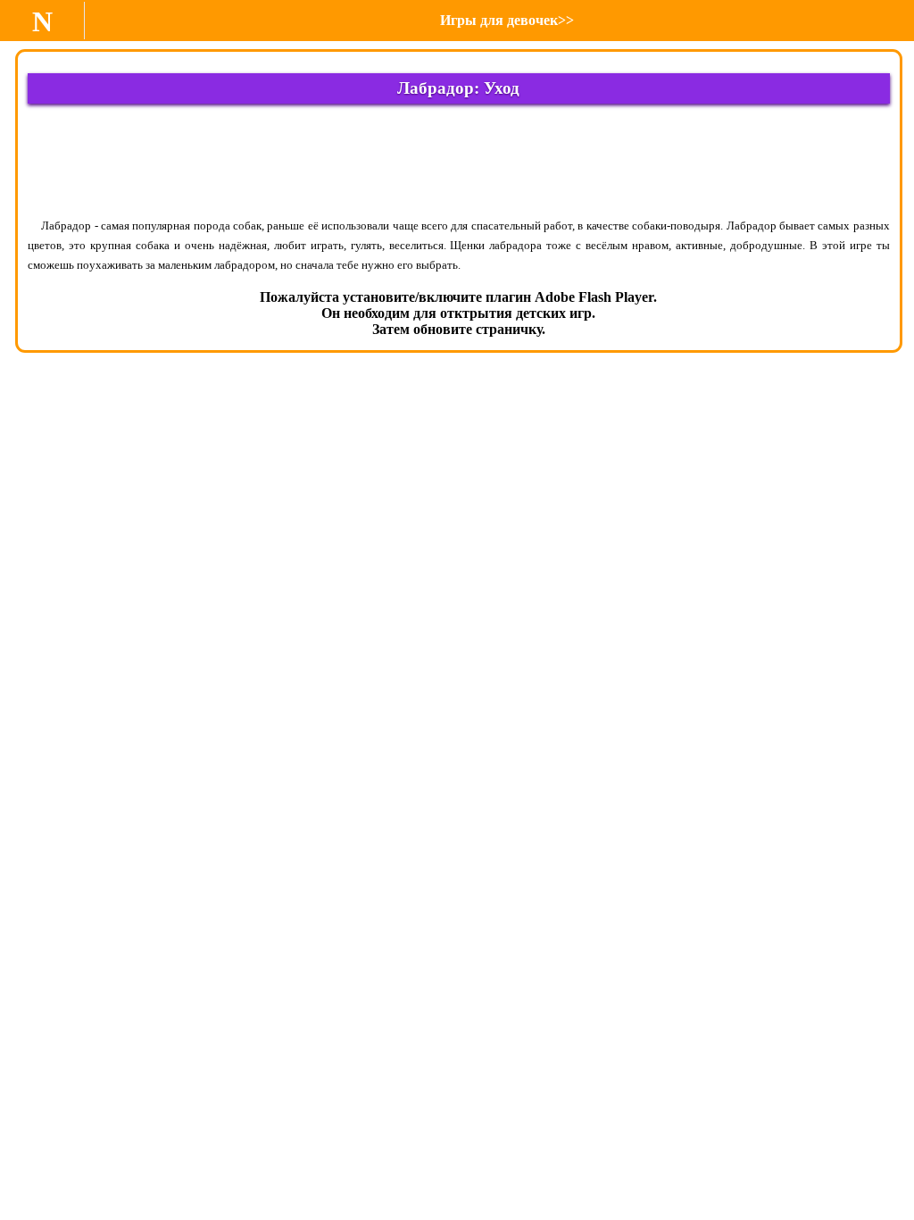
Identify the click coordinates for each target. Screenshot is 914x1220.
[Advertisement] (459, 160)
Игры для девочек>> (507, 20)
